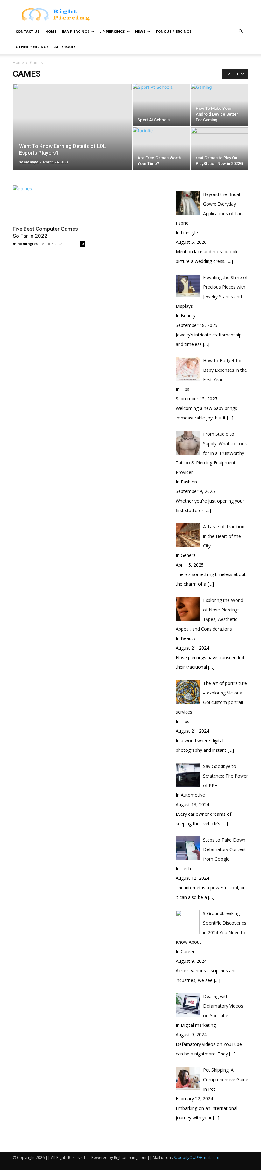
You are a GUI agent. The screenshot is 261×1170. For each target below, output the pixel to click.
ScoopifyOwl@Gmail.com (196, 1157)
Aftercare (64, 46)
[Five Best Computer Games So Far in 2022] (49, 203)
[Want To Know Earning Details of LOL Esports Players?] (72, 135)
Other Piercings (32, 46)
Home (50, 31)
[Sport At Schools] (161, 105)
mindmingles (25, 243)
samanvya (29, 161)
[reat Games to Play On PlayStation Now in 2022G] (219, 148)
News (140, 31)
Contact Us (27, 31)
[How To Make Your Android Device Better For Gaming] (219, 105)
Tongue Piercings (173, 31)
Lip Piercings (112, 31)
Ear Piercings (75, 31)
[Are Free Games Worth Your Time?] (161, 148)
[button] (240, 32)
